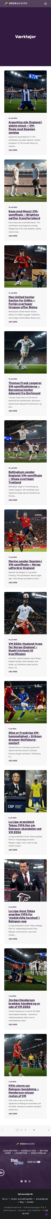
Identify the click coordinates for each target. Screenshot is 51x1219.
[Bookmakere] (16, 3)
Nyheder (38, 76)
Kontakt (30, 1202)
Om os (4, 1199)
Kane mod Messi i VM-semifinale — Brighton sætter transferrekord (24, 215)
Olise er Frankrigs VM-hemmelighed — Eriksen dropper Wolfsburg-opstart (25, 738)
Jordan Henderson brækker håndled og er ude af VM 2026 (24, 1003)
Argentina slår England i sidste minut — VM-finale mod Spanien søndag (25, 127)
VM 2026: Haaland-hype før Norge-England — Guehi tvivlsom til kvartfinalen (25, 649)
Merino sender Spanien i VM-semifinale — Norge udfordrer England (25, 565)
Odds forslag (38, 1153)
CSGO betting (10, 1151)
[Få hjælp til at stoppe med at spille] (17, 1162)
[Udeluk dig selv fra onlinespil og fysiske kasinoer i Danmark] (34, 1162)
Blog (21, 1202)
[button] (45, 3)
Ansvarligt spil (42, 1199)
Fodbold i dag (28, 1151)
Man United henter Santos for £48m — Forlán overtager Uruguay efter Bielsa (23, 302)
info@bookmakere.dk (13, 1207)
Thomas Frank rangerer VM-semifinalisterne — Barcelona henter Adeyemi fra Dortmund (25, 388)
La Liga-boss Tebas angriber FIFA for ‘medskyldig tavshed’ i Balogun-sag (24, 916)
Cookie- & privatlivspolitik (21, 1199)
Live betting (20, 1153)
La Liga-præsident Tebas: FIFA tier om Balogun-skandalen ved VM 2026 (25, 827)
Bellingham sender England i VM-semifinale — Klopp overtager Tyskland (25, 477)
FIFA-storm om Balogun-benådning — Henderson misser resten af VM (24, 1091)
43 (34, 1130)
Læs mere (13, 150)
